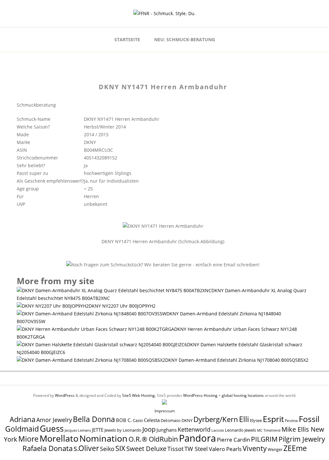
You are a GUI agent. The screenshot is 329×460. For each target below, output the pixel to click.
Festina (291, 420)
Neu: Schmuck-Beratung (184, 39)
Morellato (59, 438)
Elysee (256, 420)
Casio (138, 420)
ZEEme (295, 448)
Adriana (22, 419)
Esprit (273, 418)
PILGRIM (264, 439)
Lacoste (217, 430)
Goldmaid (22, 429)
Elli (244, 419)
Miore (28, 439)
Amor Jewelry (54, 420)
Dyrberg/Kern (215, 419)
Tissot (175, 449)
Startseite (127, 39)
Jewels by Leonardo (122, 430)
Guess (52, 428)
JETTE (97, 429)
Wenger (275, 449)
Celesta (152, 420)
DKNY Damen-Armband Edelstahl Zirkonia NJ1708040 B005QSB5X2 (236, 360)
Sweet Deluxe (146, 448)
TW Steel (196, 449)
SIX (120, 448)
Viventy (255, 448)
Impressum (165, 411)
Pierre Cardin (233, 439)
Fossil (309, 418)
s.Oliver (86, 448)
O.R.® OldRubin (153, 439)
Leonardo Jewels (240, 430)
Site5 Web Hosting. (139, 395)
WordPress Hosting (200, 395)
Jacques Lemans (78, 430)
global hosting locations (243, 395)
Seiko (107, 449)
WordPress (65, 395)
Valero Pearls (225, 449)
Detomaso (171, 420)
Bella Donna (94, 419)
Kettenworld (194, 429)
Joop (149, 429)
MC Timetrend (268, 430)
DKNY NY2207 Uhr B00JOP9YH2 (122, 306)
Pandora (197, 438)
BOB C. (124, 420)
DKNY (187, 420)
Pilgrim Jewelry (302, 439)
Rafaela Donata (47, 448)
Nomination (103, 438)
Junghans (166, 429)
